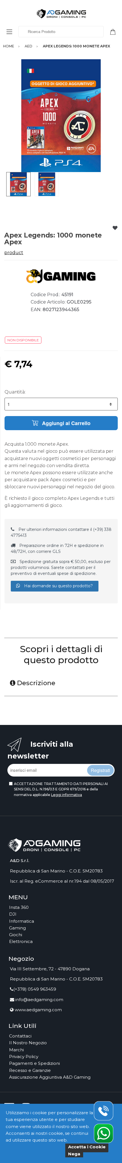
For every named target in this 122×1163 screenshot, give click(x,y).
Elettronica (21, 941)
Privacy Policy (23, 1056)
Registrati (100, 770)
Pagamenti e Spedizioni (34, 1063)
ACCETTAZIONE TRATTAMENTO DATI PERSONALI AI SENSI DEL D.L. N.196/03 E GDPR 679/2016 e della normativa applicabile (61, 789)
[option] (61, 115)
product (13, 252)
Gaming (17, 928)
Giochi (15, 934)
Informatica (21, 921)
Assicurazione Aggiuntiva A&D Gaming (50, 1077)
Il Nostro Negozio (28, 1042)
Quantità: (15, 392)
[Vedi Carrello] (115, 31)
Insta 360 (19, 907)
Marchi (16, 1049)
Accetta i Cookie (87, 1146)
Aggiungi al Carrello (66, 423)
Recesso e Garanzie (30, 1070)
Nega (74, 1154)
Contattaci (20, 1036)
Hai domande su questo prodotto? (58, 585)
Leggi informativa (66, 795)
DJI (12, 914)
